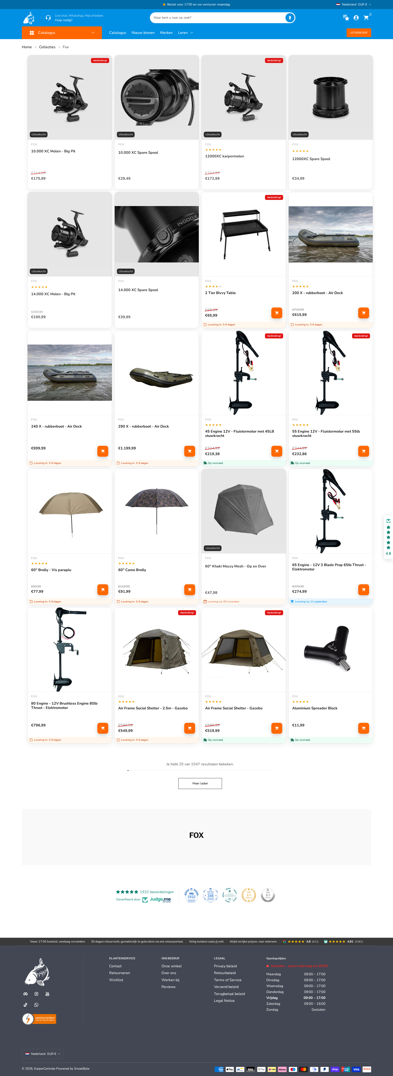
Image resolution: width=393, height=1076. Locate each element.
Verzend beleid (226, 986)
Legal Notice (224, 1000)
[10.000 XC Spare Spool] (157, 97)
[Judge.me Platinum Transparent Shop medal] (229, 895)
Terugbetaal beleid (229, 993)
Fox (66, 47)
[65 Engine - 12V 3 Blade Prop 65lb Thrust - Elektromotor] (331, 511)
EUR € (354, 4)
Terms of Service (228, 980)
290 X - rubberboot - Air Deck (143, 426)
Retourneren (119, 972)
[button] (290, 17)
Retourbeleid (225, 972)
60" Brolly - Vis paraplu (51, 570)
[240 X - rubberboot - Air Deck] (70, 373)
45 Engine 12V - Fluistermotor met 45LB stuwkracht (239, 433)
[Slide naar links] (127, 4)
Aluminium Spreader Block (315, 708)
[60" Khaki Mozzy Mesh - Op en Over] (244, 511)
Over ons (168, 972)
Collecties (47, 47)
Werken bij (170, 980)
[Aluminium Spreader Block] (331, 649)
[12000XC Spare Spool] (331, 97)
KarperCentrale (44, 1068)
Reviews (168, 986)
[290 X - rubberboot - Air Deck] (157, 373)
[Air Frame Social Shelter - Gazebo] (244, 649)
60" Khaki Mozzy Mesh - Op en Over (235, 566)
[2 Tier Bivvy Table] (244, 234)
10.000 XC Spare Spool (138, 153)
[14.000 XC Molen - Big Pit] (70, 234)
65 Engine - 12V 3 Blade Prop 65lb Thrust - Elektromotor (329, 567)
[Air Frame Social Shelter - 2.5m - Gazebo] (157, 649)
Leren (183, 32)
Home (27, 47)
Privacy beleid (225, 966)
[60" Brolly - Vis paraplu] (70, 511)
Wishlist (116, 980)
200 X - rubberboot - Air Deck (317, 293)
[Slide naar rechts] (265, 4)
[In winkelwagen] (276, 312)
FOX (295, 144)
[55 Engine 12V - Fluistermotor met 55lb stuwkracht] (331, 373)
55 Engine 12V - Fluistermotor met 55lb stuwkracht (326, 433)
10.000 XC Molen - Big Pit (53, 151)
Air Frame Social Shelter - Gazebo (233, 708)
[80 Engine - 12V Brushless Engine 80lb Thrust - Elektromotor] (70, 649)
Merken (166, 32)
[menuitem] (133, 966)
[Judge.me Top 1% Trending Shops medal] (249, 895)
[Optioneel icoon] (346, 18)
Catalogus (117, 32)
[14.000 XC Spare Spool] (157, 234)
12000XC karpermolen (224, 156)
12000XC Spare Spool (311, 159)
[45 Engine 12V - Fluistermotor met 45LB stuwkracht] (244, 373)
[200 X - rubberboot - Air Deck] (331, 234)
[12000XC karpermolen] (244, 97)
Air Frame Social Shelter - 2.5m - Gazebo (153, 708)
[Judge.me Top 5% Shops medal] (268, 895)
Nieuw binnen (143, 32)
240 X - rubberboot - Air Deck (56, 426)
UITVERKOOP (359, 33)
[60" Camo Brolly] (157, 511)
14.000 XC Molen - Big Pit (53, 294)
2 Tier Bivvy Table (220, 293)
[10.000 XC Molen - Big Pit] (70, 97)
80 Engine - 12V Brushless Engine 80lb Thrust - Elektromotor (64, 705)
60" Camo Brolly (132, 570)
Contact (115, 966)
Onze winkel (171, 966)
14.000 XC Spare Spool (138, 290)
